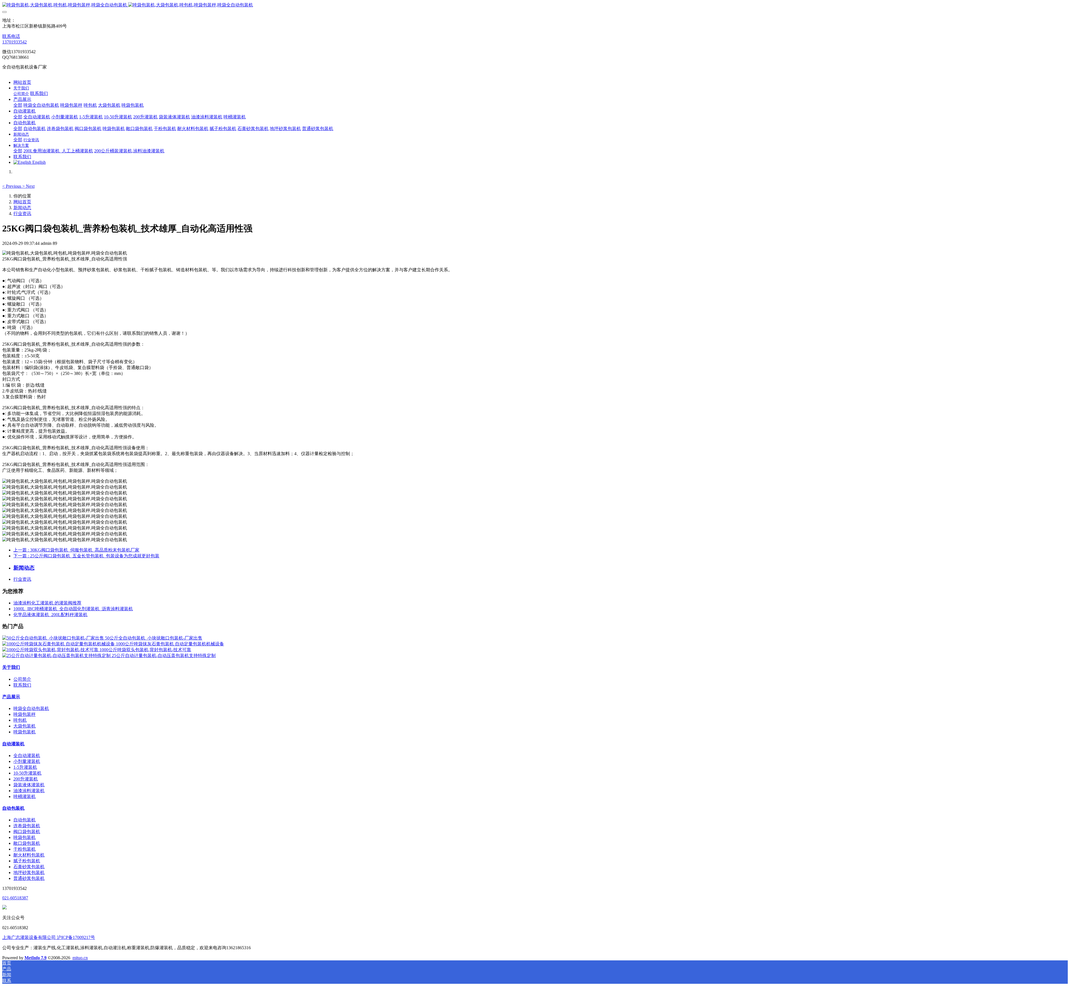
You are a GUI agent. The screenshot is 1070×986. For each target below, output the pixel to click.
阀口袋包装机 (26, 831)
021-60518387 (15, 897)
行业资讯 (22, 213)
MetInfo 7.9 (36, 957)
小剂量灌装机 (26, 761)
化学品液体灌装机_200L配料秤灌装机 (50, 614)
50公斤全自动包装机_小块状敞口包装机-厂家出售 (153, 638)
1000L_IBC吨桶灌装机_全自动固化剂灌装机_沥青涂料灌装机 (73, 608)
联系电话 (11, 36)
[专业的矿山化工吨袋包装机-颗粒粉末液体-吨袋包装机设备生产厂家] (535, 5)
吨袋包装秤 (24, 714)
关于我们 (11, 667)
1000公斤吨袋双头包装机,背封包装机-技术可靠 (145, 649)
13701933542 (14, 42)
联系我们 (22, 685)
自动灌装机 (13, 743)
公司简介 (22, 679)
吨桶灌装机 (24, 796)
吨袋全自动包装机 (31, 708)
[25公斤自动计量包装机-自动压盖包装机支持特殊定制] (57, 655)
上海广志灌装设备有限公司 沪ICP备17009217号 (48, 937)
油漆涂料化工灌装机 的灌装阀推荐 (47, 603)
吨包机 (20, 720)
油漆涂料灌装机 (29, 790)
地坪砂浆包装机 (29, 872)
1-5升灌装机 (25, 767)
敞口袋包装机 (26, 843)
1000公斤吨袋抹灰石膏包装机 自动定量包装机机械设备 (170, 643)
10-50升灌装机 (27, 773)
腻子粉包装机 (26, 860)
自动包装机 (13, 808)
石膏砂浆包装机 (29, 866)
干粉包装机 (24, 849)
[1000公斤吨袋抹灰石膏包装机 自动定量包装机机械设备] (59, 643)
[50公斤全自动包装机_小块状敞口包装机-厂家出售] (53, 638)
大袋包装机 (24, 726)
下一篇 (86, 555)
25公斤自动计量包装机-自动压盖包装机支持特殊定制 (164, 655)
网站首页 (22, 82)
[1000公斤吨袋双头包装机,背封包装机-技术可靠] (50, 649)
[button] (12, 186)
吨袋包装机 (24, 731)
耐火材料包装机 (29, 855)
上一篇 (76, 550)
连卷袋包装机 (26, 825)
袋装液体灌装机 (29, 784)
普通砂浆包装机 (29, 878)
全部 (17, 105)
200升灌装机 (25, 779)
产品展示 (11, 696)
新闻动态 (22, 207)
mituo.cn (80, 957)
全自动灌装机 (26, 755)
